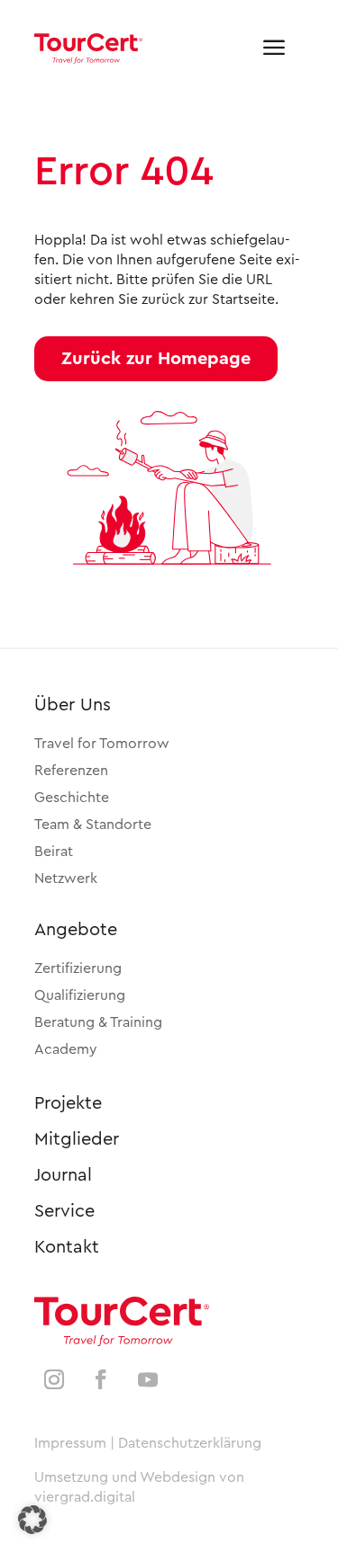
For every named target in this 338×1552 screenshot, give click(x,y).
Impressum (70, 1443)
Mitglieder (76, 1139)
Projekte (68, 1103)
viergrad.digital (84, 1497)
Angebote (75, 930)
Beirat (53, 851)
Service (64, 1211)
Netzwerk (65, 878)
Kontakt (66, 1247)
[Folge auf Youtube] (148, 1379)
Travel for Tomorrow (101, 743)
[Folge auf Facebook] (101, 1379)
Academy (65, 1049)
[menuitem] (274, 48)
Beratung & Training (98, 1022)
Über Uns (72, 705)
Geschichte (71, 797)
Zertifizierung (78, 968)
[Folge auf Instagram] (54, 1379)
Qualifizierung (79, 995)
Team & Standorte (92, 824)
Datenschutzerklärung (189, 1443)
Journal (63, 1175)
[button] (156, 358)
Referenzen (71, 770)
